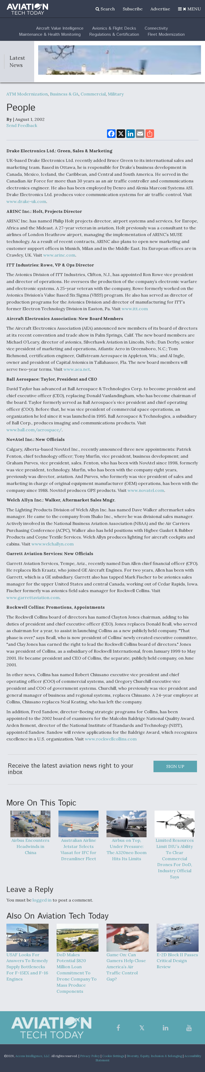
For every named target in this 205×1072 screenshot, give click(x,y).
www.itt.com (135, 308)
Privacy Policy (90, 1056)
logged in (42, 900)
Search (107, 8)
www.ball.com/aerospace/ (34, 429)
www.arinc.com (59, 255)
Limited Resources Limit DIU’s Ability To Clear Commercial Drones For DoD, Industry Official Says (175, 858)
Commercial (93, 94)
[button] (189, 9)
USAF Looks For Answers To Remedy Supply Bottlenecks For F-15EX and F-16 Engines (27, 967)
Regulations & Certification (114, 34)
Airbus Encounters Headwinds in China (30, 846)
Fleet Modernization (166, 34)
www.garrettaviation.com (33, 597)
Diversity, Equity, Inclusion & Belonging (154, 1056)
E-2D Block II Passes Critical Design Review (177, 961)
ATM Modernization (27, 94)
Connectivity (156, 28)
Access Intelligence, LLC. (32, 1056)
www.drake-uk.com (26, 201)
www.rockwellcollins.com (111, 739)
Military (116, 94)
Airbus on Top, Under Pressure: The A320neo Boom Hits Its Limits (127, 849)
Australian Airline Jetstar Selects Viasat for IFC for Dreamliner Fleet (78, 849)
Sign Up (175, 766)
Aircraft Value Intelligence (60, 28)
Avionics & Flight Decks (114, 28)
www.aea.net (77, 369)
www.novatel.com (146, 490)
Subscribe (133, 8)
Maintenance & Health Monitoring (50, 34)
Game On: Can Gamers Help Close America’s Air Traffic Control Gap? (126, 967)
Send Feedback (21, 125)
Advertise (160, 8)
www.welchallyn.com (52, 544)
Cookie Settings (113, 1056)
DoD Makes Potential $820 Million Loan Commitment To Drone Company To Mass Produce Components (77, 973)
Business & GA (64, 94)
